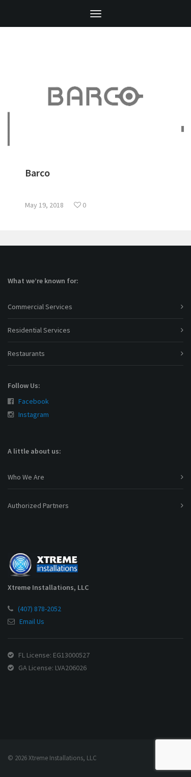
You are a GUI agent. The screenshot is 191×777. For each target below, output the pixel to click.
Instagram (33, 414)
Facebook (33, 401)
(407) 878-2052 (39, 608)
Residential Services (39, 330)
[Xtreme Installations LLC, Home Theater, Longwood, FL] (33, 691)
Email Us (31, 621)
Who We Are (26, 477)
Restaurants (26, 353)
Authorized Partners (38, 505)
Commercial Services (40, 306)
